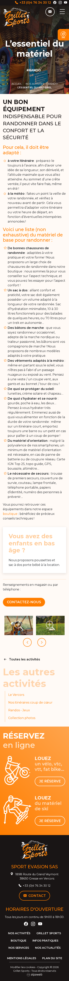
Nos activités (19, 933)
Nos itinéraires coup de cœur (30, 702)
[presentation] (27, 642)
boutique (10, 514)
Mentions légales (21, 958)
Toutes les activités (24, 659)
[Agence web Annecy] (34, 974)
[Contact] (50, 11)
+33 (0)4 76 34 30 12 (35, 2)
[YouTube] (65, 2)
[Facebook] (54, 2)
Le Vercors (16, 695)
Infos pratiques (45, 940)
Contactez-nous (24, 602)
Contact (37, 896)
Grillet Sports (48, 933)
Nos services (18, 947)
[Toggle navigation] (62, 11)
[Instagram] (60, 2)
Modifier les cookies (22, 967)
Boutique (18, 940)
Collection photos (21, 718)
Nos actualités (48, 947)
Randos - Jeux (19, 710)
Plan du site (52, 958)
